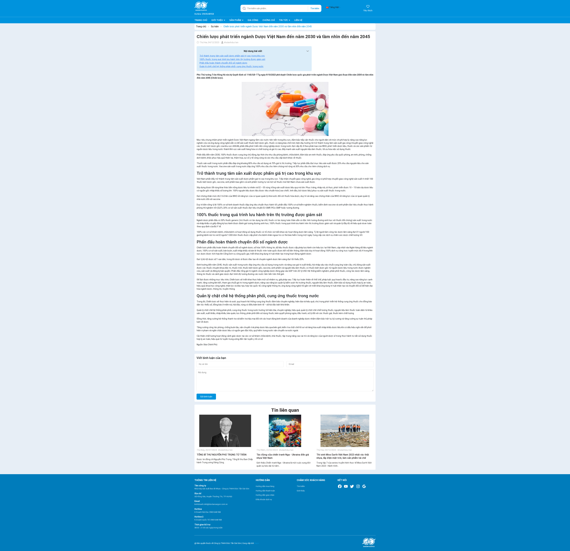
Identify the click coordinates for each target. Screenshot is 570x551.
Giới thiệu (301, 491)
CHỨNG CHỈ (268, 20)
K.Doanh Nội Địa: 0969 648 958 (207, 512)
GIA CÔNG (253, 20)
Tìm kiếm (314, 8)
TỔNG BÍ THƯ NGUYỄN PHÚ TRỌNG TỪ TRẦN (221, 454)
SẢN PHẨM (235, 20)
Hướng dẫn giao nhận (265, 495)
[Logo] (346, 542)
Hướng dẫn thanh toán (265, 491)
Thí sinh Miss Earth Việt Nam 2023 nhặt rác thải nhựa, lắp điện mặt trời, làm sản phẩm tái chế (342, 456)
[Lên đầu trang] (565, 542)
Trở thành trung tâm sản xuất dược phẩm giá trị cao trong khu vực (232, 55)
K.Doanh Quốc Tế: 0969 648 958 (208, 520)
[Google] (364, 486)
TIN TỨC (283, 20)
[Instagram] (358, 486)
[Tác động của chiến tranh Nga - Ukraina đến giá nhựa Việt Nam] (284, 431)
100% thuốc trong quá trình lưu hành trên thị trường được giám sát (232, 59)
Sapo (256, 543)
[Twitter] (352, 486)
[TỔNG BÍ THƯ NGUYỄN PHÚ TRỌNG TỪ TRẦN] (225, 431)
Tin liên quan (285, 410)
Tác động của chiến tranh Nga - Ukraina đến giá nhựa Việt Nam (282, 456)
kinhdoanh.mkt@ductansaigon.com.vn (211, 504)
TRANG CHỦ (200, 20)
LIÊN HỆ (298, 20)
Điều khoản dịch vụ (264, 499)
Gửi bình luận (206, 396)
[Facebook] (340, 486)
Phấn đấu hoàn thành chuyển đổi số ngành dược (223, 63)
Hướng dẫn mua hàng (265, 486)
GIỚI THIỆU (217, 20)
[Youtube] (346, 486)
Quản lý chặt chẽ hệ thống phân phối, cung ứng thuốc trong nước (231, 66)
